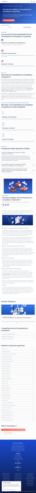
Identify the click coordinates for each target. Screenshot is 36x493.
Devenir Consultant (8, 432)
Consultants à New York (30, 481)
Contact (18, 469)
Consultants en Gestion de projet (7, 417)
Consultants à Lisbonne (6, 480)
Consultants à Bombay (6, 475)
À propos (18, 460)
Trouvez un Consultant (8, 20)
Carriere (18, 470)
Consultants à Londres (18, 480)
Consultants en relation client (6, 388)
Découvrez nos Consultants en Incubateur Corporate (13, 429)
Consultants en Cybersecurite (6, 373)
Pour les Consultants (18, 456)
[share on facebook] (8, 204)
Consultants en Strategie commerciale (7, 415)
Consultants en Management (8, 5)
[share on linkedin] (3, 204)
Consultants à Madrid (30, 480)
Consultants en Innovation (18, 5)
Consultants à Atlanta (18, 473)
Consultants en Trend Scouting (7, 336)
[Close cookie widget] (20, 482)
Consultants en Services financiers (7, 356)
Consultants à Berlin (30, 473)
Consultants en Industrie (5, 385)
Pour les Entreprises (18, 455)
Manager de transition (5, 380)
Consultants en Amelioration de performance (8, 405)
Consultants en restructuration (6, 366)
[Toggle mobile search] (31, 1)
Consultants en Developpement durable (7, 361)
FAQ (18, 461)
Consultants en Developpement (6, 407)
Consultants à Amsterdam (6, 473)
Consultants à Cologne (18, 475)
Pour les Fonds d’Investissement (18, 459)
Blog (18, 464)
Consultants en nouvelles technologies (7, 402)
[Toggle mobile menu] (34, 1)
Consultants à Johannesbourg (30, 478)
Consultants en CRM (5, 383)
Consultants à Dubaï (30, 475)
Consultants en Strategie (5, 390)
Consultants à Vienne (30, 485)
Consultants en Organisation (6, 395)
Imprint (22, 491)
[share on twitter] (6, 204)
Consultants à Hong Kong (18, 478)
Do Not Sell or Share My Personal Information (9, 489)
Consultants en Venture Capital (7, 338)
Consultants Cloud (4, 349)
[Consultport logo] (4, 1)
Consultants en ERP (5, 400)
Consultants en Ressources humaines (7, 412)
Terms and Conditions (27, 491)
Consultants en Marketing (5, 363)
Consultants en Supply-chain (6, 368)
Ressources (18, 466)
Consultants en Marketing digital (6, 378)
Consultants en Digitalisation (6, 351)
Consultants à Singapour (30, 483)
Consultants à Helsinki (6, 478)
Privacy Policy (18, 491)
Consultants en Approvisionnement (7, 358)
